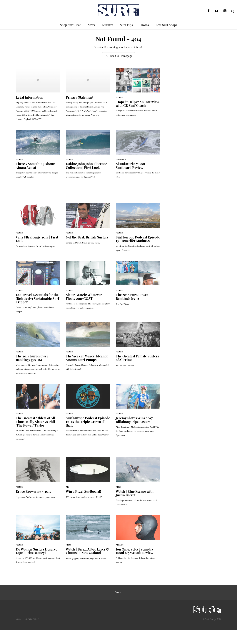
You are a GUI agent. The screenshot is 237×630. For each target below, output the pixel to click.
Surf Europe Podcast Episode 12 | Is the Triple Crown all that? (88, 412)
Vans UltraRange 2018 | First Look (38, 227)
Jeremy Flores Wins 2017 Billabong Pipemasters (138, 412)
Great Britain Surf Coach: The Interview (138, 94)
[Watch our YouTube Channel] (216, 11)
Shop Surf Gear (70, 25)
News (91, 25)
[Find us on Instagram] (224, 11)
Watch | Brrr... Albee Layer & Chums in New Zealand (88, 539)
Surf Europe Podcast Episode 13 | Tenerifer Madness (138, 229)
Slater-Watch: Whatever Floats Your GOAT (88, 287)
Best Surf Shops (166, 25)
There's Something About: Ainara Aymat (38, 156)
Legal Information (38, 96)
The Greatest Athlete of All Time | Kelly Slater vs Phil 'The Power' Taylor (38, 414)
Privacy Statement (88, 94)
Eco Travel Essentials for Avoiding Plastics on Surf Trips (38, 288)
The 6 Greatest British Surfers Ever (88, 225)
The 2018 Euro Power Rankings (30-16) (38, 350)
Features (107, 25)
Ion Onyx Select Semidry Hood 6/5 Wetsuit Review (138, 541)
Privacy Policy (32, 618)
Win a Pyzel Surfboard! (88, 479)
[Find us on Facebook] (208, 11)
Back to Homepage (120, 56)
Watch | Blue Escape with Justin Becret (138, 483)
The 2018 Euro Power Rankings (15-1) (138, 285)
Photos (144, 25)
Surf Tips (126, 25)
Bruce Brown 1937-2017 (38, 479)
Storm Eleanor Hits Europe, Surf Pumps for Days (88, 348)
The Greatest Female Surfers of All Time (138, 346)
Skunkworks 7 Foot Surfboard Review (138, 156)
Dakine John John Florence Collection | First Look (88, 156)
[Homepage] (207, 608)
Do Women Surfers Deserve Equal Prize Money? (38, 541)
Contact (118, 592)
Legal (18, 618)
